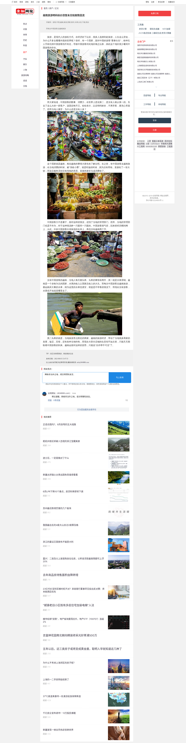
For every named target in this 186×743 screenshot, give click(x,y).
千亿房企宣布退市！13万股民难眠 (59, 713)
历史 (25, 40)
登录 (155, 120)
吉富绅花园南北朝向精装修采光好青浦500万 (70, 635)
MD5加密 (166, 29)
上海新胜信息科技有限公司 (147, 66)
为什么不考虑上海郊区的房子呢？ (59, 662)
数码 (49, 2)
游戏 (26, 2)
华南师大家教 (166, 143)
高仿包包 (168, 141)
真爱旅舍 (162, 146)
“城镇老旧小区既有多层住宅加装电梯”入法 (68, 605)
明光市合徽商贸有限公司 (146, 53)
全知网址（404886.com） (59, 393)
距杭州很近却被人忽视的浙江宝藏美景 (61, 441)
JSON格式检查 (144, 33)
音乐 (32, 2)
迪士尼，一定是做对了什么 (56, 458)
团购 (43, 2)
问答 (25, 29)
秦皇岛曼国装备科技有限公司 (147, 57)
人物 (25, 70)
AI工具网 (141, 146)
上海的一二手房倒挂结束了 (56, 679)
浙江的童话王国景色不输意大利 (58, 541)
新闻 (21, 2)
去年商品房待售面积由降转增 (60, 575)
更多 (171, 41)
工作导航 (147, 104)
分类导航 (61, 2)
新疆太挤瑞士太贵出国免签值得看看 (60, 474)
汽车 (25, 59)
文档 (25, 86)
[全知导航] (22, 17)
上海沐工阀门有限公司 (145, 82)
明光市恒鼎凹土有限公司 (146, 62)
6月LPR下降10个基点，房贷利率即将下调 (63, 491)
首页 (15, 2)
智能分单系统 (157, 141)
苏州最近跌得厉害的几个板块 (57, 508)
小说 (38, 2)
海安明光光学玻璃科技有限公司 (148, 70)
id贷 (149, 141)
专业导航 (162, 95)
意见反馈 (161, 2)
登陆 (147, 2)
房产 (25, 52)
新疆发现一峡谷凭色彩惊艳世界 (58, 729)
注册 (152, 2)
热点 (25, 24)
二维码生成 (156, 33)
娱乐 (25, 64)
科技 (25, 45)
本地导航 (162, 104)
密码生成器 (154, 29)
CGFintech (155, 143)
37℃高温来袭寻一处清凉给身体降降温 (62, 696)
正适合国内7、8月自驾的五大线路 (59, 424)
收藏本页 (171, 2)
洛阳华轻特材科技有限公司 (147, 45)
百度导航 (147, 95)
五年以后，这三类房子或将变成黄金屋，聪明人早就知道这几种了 (82, 649)
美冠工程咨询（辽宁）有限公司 (148, 78)
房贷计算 (143, 29)
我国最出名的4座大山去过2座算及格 (60, 525)
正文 (57, 8)
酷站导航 (141, 143)
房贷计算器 (166, 33)
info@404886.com (83, 362)
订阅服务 (71, 2)
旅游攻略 (25, 75)
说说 (25, 80)
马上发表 (120, 377)
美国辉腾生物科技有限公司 (147, 49)
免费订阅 (154, 13)
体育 (25, 34)
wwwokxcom (151, 146)
